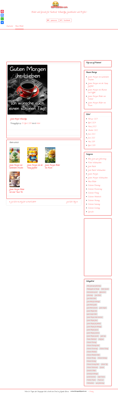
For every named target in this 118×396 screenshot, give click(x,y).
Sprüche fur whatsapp (92, 374)
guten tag (103, 336)
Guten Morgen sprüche (92, 336)
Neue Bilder (19, 26)
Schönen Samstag (94, 204)
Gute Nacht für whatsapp (93, 302)
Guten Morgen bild (92, 311)
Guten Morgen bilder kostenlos (94, 317)
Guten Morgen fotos (92, 320)
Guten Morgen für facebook (94, 324)
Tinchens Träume (91, 380)
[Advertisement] (59, 43)
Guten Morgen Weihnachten (98, 178)
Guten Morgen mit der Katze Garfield (35, 166)
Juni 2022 (91, 134)
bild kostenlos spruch (92, 292)
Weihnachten (90, 383)
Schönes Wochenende (92, 368)
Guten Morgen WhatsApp (23, 202)
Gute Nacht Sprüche (92, 308)
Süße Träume (101, 377)
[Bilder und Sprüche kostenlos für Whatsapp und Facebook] (59, 4)
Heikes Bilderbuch (91, 339)
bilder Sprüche (105, 289)
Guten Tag (71, 202)
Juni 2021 (91, 138)
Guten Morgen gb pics (92, 330)
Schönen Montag (94, 200)
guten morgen (103, 308)
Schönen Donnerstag (95, 189)
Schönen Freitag (93, 193)
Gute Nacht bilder (91, 299)
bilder (38, 123)
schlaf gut (101, 339)
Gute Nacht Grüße (91, 305)
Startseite (9, 26)
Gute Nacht (92, 166)
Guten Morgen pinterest (93, 333)
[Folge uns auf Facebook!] (65, 21)
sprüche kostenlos (91, 377)
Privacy (91, 392)
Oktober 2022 (93, 130)
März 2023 (92, 126)
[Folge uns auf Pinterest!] (52, 21)
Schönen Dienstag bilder (93, 346)
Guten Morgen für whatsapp (94, 327)
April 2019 (91, 145)
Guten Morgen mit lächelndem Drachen (16, 166)
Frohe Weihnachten (94, 162)
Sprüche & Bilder (91, 371)
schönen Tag (104, 364)
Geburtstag (90, 295)
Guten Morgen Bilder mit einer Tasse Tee (16, 191)
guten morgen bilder (92, 314)
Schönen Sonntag (94, 208)
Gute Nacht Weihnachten (96, 170)
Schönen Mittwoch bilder (93, 355)
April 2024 (92, 122)
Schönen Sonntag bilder (93, 364)
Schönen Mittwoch (94, 196)
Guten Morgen (93, 174)
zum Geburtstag (100, 383)
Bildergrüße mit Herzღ (93, 289)
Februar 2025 (93, 119)
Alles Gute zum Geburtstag (97, 159)
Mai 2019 (91, 141)
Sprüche (90, 212)
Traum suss (100, 380)
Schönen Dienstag (94, 185)
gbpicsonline (103, 292)
